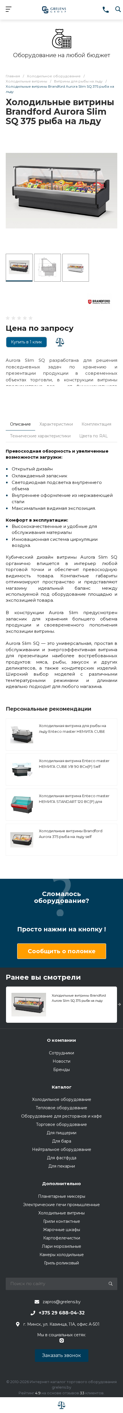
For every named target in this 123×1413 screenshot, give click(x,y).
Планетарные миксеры (61, 1196)
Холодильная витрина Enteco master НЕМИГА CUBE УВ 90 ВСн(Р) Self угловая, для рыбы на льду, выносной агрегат (75, 769)
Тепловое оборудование (61, 1107)
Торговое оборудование (61, 1124)
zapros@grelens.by (62, 1301)
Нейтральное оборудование (61, 1149)
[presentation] (119, 1004)
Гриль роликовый (61, 1263)
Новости (61, 1061)
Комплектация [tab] (96, 424)
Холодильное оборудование (61, 1099)
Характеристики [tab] (56, 424)
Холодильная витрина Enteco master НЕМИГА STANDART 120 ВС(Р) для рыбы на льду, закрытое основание (74, 801)
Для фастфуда (61, 1157)
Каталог (62, 1087)
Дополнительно (61, 1183)
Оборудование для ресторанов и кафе (61, 1116)
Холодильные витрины (61, 1213)
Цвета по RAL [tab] (93, 436)
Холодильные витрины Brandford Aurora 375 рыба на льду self (70, 833)
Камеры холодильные (61, 1254)
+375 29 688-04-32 (62, 1313)
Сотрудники (61, 1053)
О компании (61, 1040)
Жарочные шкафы (61, 1229)
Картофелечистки (61, 1238)
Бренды (61, 1069)
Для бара (61, 1141)
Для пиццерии (61, 1132)
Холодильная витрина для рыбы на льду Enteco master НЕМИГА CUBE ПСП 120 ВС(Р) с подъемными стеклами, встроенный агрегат (72, 734)
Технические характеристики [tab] (40, 436)
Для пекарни (61, 1166)
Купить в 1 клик (26, 342)
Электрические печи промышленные (61, 1204)
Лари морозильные (61, 1246)
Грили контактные (61, 1221)
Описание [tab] (20, 424)
